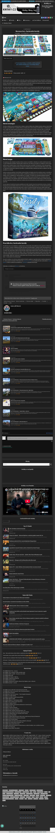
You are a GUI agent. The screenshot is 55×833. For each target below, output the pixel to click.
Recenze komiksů (6, 797)
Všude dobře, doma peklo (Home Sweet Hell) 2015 (14, 655)
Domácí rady (21, 790)
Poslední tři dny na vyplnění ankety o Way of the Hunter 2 (21, 327)
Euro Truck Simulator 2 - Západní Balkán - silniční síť (20, 411)
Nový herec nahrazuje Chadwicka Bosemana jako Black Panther (19, 629)
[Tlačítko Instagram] (47, 17)
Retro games (22, 797)
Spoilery (45, 797)
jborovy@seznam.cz (13, 775)
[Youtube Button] (48, 17)
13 (27, 817)
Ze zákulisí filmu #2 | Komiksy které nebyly (18, 713)
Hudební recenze (9, 793)
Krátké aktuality (29, 793)
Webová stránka (8, 312)
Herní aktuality (28, 29)
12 (25, 817)
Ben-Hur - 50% (11, 706)
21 (30, 820)
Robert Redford (11, 692)
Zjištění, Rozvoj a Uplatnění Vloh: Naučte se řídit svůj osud (16, 657)
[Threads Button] (45, 17)
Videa (26, 798)
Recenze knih (48, 795)
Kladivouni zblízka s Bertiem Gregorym (19, 623)
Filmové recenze (26, 792)
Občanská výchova (7, 744)
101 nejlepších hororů (13, 790)
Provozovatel (45, 20)
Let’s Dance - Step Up (13, 676)
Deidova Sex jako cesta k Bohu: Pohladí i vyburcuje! (19, 720)
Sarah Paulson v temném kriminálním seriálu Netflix (16, 601)
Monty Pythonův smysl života (16, 573)
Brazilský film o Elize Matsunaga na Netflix (13, 587)
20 (27, 820)
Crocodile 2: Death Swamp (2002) (15, 697)
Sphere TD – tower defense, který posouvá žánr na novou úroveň (25, 567)
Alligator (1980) (11, 698)
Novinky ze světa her (18, 795)
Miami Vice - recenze (13, 670)
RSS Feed (5, 756)
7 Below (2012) (12, 741)
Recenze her (42, 795)
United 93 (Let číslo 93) (13, 678)
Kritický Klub (22, 793)
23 (35, 820)
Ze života (46, 798)
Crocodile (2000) (12, 695)
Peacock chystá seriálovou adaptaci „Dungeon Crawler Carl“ (18, 644)
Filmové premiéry (18, 792)
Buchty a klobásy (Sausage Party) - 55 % (17, 710)
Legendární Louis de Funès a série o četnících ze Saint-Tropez (24, 547)
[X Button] (42, 17)
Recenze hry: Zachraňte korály (27, 31)
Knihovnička (16, 793)
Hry (20, 20)
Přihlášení (50, 433)
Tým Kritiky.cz (37, 20)
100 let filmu (5, 790)
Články (4, 800)
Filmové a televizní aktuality (8, 792)
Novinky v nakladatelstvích (8, 795)
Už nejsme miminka (12, 707)
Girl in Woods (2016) (13, 719)
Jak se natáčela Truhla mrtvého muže (16, 672)
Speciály (41, 797)
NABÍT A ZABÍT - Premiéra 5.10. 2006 (16, 673)
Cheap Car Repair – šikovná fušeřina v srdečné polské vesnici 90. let (26, 535)
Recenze (17, 266)
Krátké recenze (36, 793)
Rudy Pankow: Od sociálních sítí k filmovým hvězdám (16, 597)
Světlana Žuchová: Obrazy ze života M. (16, 717)
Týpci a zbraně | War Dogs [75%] (15, 701)
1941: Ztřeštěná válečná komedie (17, 528)
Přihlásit (5, 751)
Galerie (34, 792)
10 (20, 817)
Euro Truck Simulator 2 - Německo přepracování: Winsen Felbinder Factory (24, 379)
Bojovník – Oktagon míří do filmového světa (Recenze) (22, 560)
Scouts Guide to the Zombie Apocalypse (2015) (18, 712)
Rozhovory (28, 797)
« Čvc (20, 828)
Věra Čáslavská (11, 726)
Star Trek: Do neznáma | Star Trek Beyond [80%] (18, 691)
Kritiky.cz (47, 3)
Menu (5, 17)
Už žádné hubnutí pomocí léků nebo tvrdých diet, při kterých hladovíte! (24, 716)
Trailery (16, 798)
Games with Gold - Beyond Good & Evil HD (17, 689)
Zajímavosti (30, 798)
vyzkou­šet (24, 262)
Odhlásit (9, 751)
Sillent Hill (10, 675)
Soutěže (37, 797)
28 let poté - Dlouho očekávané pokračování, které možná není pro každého (20, 660)
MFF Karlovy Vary (44, 793)
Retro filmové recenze (14, 797)
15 (32, 817)
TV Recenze (21, 798)
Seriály (12, 20)
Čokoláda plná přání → (47, 319)
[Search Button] (52, 17)
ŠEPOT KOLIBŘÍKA (14, 633)
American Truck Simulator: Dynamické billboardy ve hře (21, 369)
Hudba (4, 793)
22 (32, 820)
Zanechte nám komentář (35, 33)
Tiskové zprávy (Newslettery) (8, 798)
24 (20, 823)
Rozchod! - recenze (12, 682)
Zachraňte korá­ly (27, 260)
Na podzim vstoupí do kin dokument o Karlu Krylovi (20, 704)
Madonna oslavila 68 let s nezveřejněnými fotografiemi (22, 541)
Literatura (27, 20)
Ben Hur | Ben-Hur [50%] (13, 709)
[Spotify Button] (50, 17)
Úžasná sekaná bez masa (14, 723)
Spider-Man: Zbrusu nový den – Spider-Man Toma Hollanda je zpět (25, 554)
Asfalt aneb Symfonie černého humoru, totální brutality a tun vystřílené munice (26, 725)
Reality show (32, 795)
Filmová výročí (40, 790)
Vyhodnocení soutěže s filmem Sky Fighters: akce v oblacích (21, 681)
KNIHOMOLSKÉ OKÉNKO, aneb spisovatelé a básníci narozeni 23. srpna (27, 639)
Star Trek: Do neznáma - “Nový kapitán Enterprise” (19, 694)
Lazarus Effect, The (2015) (14, 728)
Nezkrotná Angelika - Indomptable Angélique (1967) (28, 737)
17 (20, 820)
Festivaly (26, 790)
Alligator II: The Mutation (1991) (15, 700)
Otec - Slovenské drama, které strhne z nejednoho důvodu (16, 653)
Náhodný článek (7, 23)
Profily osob (26, 795)
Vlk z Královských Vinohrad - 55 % (16, 722)
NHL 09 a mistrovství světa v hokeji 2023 (18, 400)
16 (34, 817)
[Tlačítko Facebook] (43, 17)
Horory (45, 792)
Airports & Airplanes (14, 348)
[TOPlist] (4, 806)
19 (25, 820)
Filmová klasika (32, 790)
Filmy (5, 20)
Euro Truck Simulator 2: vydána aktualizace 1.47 (19, 421)
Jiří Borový (18, 33)
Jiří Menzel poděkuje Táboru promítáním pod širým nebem (29, 743)
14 (30, 817)
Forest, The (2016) (12, 714)
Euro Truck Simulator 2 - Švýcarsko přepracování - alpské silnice (22, 390)
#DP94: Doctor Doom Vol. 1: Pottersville (19, 735)
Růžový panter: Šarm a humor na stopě (18, 605)
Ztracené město (11, 679)
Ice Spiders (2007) (12, 703)
